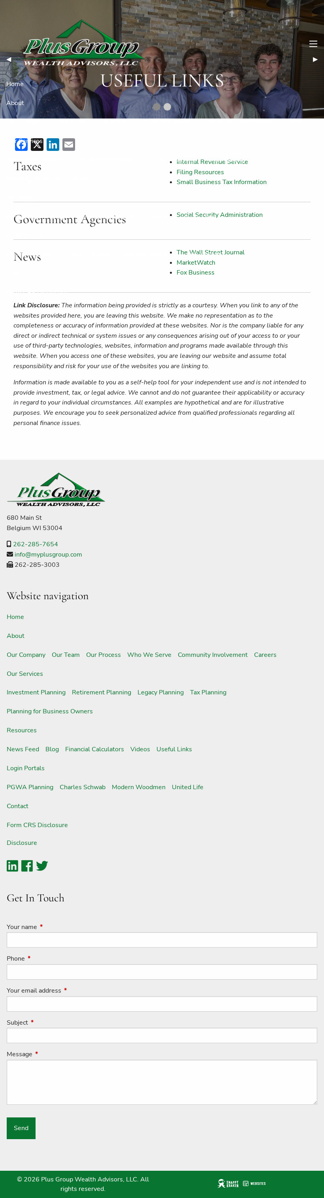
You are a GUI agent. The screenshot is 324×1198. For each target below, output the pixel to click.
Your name (53, 927)
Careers (296, 122)
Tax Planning (227, 160)
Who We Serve (168, 122)
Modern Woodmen (151, 254)
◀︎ (11, 59)
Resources (21, 198)
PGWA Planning (29, 254)
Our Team (72, 122)
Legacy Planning (173, 160)
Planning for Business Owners (49, 179)
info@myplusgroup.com (48, 554)
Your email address (65, 990)
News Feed (22, 217)
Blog (58, 217)
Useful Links (199, 217)
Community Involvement (238, 122)
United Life (206, 254)
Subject (48, 1022)
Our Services (24, 141)
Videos (159, 217)
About (15, 103)
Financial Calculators (106, 217)
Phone (47, 958)
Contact (17, 273)
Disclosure (22, 843)
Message (50, 1054)
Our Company (25, 122)
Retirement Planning (107, 160)
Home (15, 84)
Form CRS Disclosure (37, 292)
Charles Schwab (88, 254)
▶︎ (318, 59)
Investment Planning (35, 160)
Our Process (115, 122)
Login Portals (25, 235)
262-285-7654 (35, 544)
